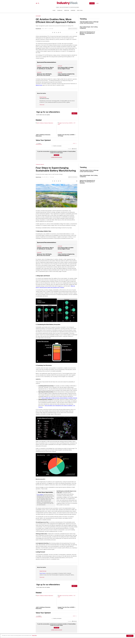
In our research (40, 500)
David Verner (38, 177)
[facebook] (52, 32)
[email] (60, 32)
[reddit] (58, 32)
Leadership (73, 10)
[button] (36, 3)
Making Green (39, 85)
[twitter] (56, 32)
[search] (38, 3)
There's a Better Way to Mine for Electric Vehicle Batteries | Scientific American (59, 402)
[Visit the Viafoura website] (74, 148)
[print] (76, 32)
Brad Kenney (38, 28)
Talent (54, 10)
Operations (66, 10)
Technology (59, 10)
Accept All (130, 635)
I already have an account (56, 157)
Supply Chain (79, 10)
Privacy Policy (34, 635)
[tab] (39, 143)
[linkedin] (54, 32)
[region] (56, 146)
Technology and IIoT (40, 164)
